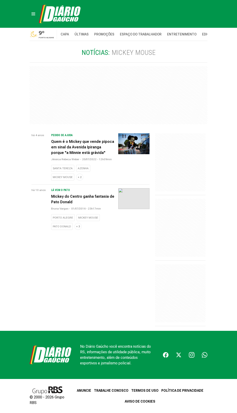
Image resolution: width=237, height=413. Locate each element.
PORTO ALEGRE (63, 217)
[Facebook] (165, 355)
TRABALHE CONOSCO (111, 390)
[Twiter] (178, 355)
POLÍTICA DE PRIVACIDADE (182, 390)
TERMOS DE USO (145, 390)
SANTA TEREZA (63, 168)
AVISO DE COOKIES (140, 401)
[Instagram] (191, 355)
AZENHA (83, 168)
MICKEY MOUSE (63, 177)
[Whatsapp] (204, 355)
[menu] (33, 14)
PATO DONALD (62, 226)
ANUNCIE (84, 390)
